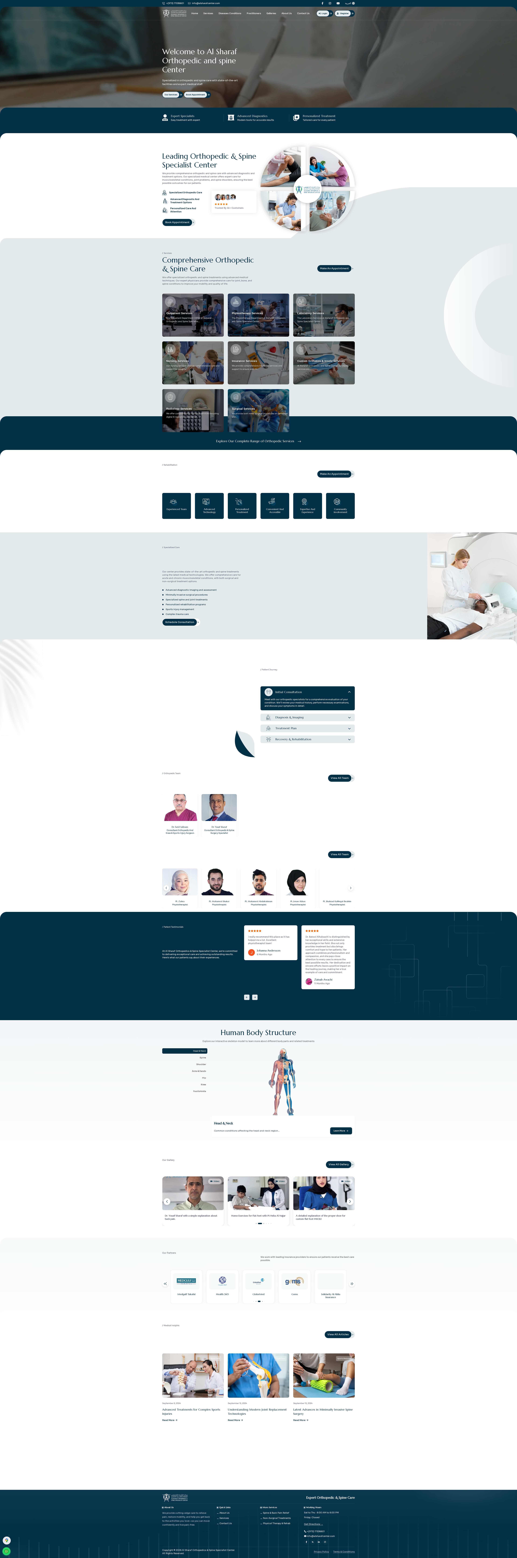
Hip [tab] (204, 1078)
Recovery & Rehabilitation (293, 739)
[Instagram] (330, 3)
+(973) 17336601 (315, 1531)
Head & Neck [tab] (199, 1051)
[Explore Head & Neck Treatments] (284, 1059)
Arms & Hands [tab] (199, 1071)
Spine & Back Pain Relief (276, 1512)
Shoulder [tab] (201, 1064)
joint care (280, 1358)
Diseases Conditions (230, 13)
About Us (287, 13)
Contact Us (303, 13)
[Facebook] (322, 3)
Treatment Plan (286, 728)
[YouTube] (338, 3)
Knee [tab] (203, 1084)
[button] (350, 888)
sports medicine (344, 1358)
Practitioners (254, 13)
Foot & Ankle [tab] (199, 1091)
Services (208, 13)
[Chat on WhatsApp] (6, 1551)
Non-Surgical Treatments (277, 1518)
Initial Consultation (288, 692)
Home (194, 13)
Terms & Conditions (344, 1551)
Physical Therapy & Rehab (276, 1523)
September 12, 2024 (237, 1403)
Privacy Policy (321, 1551)
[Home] (175, 1498)
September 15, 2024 (302, 1403)
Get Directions (313, 1524)
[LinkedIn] (318, 1542)
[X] (312, 1542)
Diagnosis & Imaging (289, 717)
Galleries (271, 13)
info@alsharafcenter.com (320, 1536)
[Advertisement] (258, 1468)
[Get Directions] (7, 1540)
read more (168, 1420)
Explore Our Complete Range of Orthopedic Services (255, 441)
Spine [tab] (203, 1057)
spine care (215, 1358)
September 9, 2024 (171, 1403)
